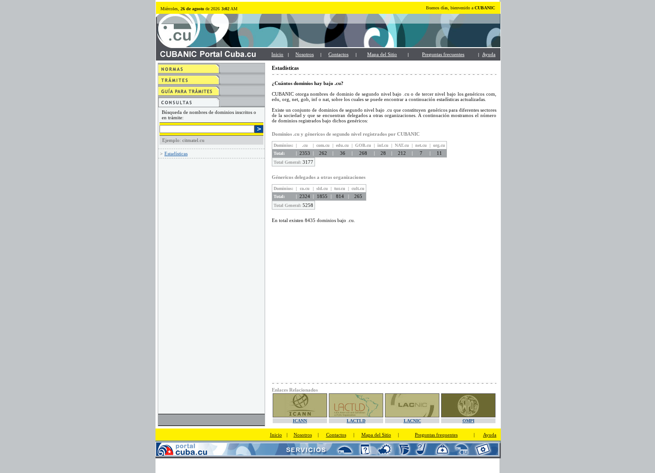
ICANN (300, 420)
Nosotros (304, 54)
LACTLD (356, 420)
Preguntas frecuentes (443, 54)
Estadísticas (176, 153)
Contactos (338, 54)
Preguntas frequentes (436, 434)
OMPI (469, 420)
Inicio (277, 54)
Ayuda (488, 54)
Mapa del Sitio (382, 54)
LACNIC (412, 420)
